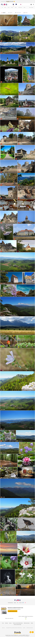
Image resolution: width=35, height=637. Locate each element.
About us (3, 627)
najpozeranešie (18, 12)
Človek (5, 7)
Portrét (12, 7)
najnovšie (10, 12)
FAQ (17, 602)
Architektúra (20, 7)
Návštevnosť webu (26, 623)
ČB (2, 7)
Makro (24, 7)
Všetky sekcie (11, 1)
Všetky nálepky (31, 7)
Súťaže (32, 623)
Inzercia (10, 623)
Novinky (15, 602)
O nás (3, 623)
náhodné (26, 12)
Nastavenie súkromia (30, 627)
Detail (8, 7)
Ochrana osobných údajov (17, 624)
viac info (28, 636)
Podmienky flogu (10, 602)
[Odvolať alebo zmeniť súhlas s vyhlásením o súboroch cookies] (30, 632)
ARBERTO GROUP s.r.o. (26, 635)
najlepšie (3, 12)
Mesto (16, 7)
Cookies (24, 627)
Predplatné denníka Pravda (12, 611)
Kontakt (20, 602)
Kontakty (6, 623)
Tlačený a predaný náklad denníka (18, 623)
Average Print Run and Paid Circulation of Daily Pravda (14, 627)
